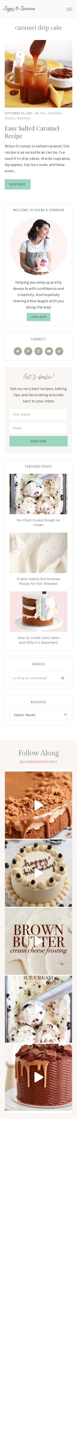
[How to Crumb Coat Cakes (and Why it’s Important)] (38, 612)
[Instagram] (38, 351)
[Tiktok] (59, 351)
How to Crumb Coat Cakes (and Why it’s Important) (38, 640)
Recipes (10, 118)
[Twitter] (17, 351)
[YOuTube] (49, 351)
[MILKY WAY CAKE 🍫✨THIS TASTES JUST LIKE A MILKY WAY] (38, 1077)
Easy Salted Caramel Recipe (32, 132)
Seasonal (24, 118)
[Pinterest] (28, 351)
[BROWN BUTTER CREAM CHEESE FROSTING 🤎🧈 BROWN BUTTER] (38, 941)
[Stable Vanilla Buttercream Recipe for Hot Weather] (38, 554)
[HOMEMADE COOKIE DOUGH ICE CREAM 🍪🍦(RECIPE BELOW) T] (38, 1009)
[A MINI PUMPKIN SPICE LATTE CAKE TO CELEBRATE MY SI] (38, 873)
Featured (54, 113)
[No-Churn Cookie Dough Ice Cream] (38, 495)
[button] (69, 8)
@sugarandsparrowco (38, 762)
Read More (17, 184)
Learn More (38, 317)
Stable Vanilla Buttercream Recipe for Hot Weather (39, 581)
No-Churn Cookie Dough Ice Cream (38, 522)
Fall (43, 113)
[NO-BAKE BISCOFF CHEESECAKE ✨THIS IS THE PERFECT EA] (38, 805)
